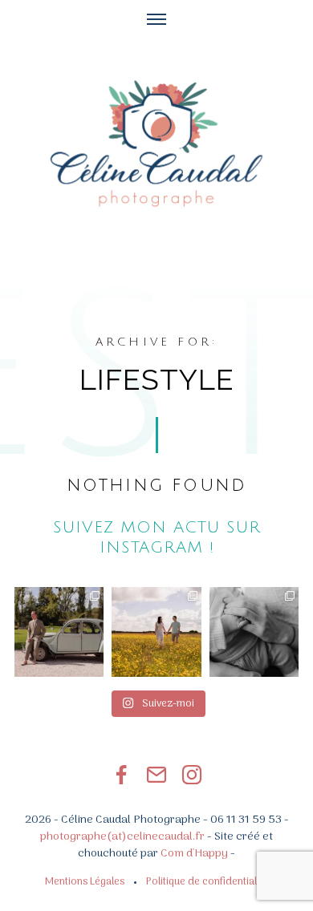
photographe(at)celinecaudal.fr (122, 837)
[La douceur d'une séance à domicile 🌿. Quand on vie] (254, 631)
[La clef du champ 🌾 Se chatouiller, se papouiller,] (156, 631)
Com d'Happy (194, 853)
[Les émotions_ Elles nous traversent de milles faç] (59, 631)
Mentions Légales (84, 882)
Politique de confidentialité (207, 882)
